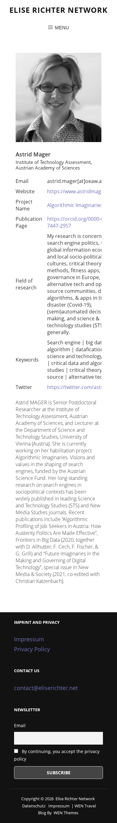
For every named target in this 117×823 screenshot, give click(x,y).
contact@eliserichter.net (46, 688)
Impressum (29, 639)
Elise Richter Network (58, 10)
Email (20, 725)
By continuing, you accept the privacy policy (57, 755)
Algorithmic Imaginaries (75, 205)
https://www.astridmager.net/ (82, 191)
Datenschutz (34, 806)
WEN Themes (66, 813)
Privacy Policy (32, 649)
